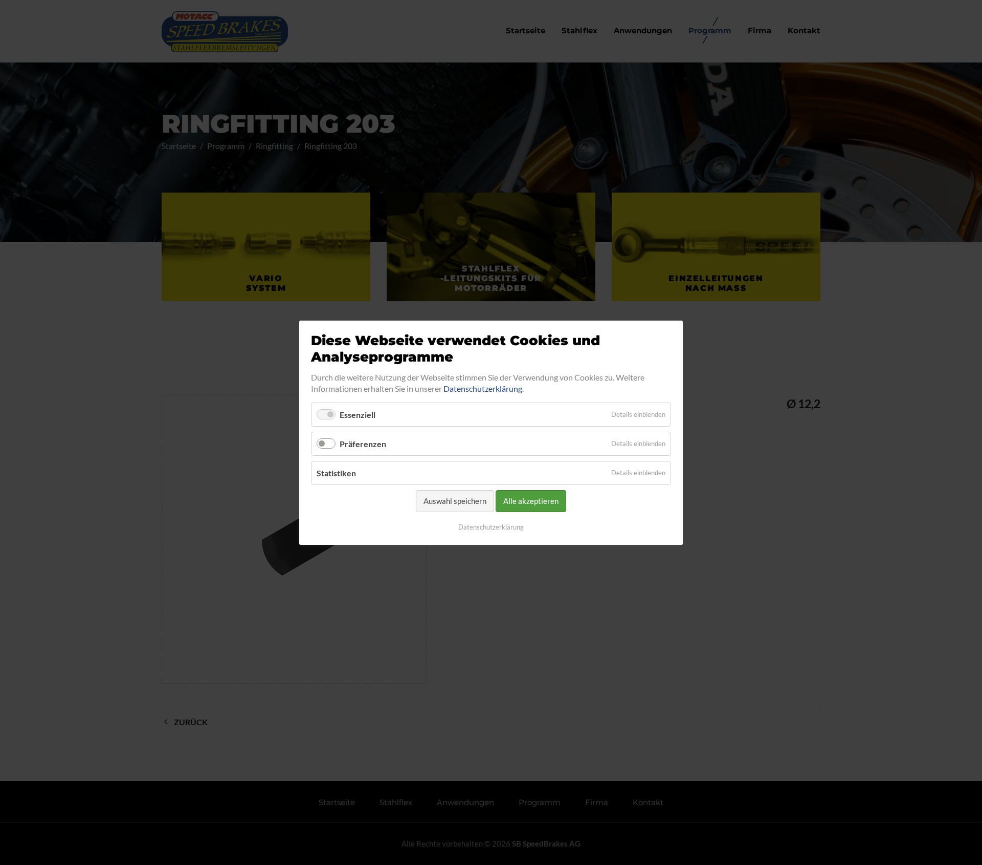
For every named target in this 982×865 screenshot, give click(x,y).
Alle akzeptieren (531, 500)
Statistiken (336, 473)
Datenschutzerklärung (482, 388)
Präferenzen (363, 444)
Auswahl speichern (454, 500)
